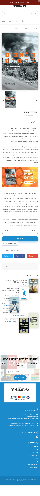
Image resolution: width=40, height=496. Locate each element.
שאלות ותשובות (34, 455)
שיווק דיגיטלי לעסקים (20, 482)
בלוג (37, 458)
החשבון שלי (35, 452)
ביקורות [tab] (6, 266)
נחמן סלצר (30, 116)
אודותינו (36, 446)
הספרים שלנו (26, 28)
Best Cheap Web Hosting (13, 479)
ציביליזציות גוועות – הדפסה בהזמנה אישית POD (17, 281)
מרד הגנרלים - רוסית (11, 319)
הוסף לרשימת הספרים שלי (11, 250)
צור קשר (36, 449)
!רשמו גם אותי (20, 377)
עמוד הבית (35, 28)
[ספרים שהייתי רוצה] (10, 21)
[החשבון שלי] (23, 21)
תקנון (37, 461)
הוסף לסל (20, 239)
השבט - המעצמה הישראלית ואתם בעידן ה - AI (10, 290)
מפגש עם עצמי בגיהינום (6, 311)
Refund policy (34, 467)
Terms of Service (33, 464)
